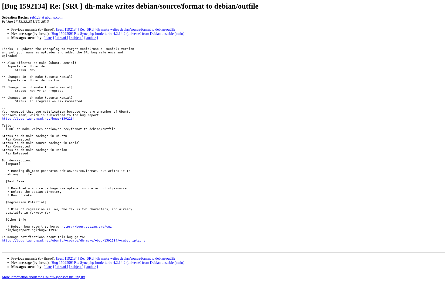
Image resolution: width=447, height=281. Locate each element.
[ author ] (91, 38)
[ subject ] (76, 38)
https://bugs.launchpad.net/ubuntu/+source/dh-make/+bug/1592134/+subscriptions (73, 240)
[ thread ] (61, 38)
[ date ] (49, 38)
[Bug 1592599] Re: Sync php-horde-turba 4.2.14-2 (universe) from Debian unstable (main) (117, 34)
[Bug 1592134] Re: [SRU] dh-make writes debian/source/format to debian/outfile (115, 29)
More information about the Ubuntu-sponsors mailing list (43, 277)
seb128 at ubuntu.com (46, 17)
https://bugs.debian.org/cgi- (87, 226)
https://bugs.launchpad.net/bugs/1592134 (38, 118)
